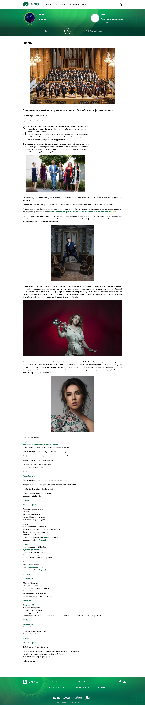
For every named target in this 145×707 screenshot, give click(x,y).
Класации (75, 4)
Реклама (68, 682)
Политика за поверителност (49, 687)
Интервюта (61, 4)
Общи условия (100, 687)
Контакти (80, 682)
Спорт (85, 4)
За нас (90, 682)
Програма (56, 682)
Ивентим (114, 212)
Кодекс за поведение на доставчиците (77, 687)
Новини (49, 4)
